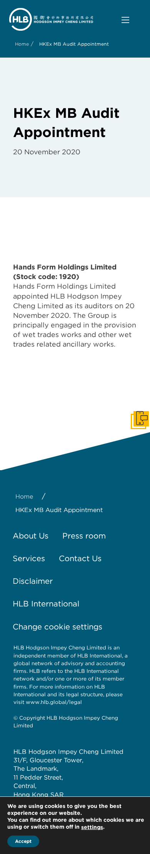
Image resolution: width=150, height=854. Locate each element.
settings (92, 827)
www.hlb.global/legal (54, 702)
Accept (23, 841)
